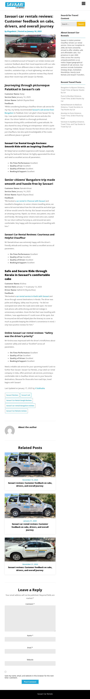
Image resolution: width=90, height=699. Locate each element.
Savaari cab (25, 395)
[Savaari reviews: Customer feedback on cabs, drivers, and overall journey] (30, 464)
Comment (30, 604)
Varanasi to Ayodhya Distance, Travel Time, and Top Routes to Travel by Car (73, 124)
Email (30, 647)
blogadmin (11, 31)
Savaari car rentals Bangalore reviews (20, 406)
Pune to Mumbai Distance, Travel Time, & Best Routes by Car (72, 98)
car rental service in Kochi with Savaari (32, 296)
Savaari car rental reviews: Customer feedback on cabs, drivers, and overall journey (30, 527)
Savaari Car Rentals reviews (16, 411)
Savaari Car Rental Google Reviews (19, 400)
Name (30, 635)
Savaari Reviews (12, 395)
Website (30, 660)
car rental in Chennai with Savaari (30, 201)
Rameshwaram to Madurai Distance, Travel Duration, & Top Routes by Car (72, 107)
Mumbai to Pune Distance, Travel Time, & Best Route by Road (72, 115)
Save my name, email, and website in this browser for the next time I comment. (29, 677)
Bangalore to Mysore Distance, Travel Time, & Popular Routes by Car (73, 90)
